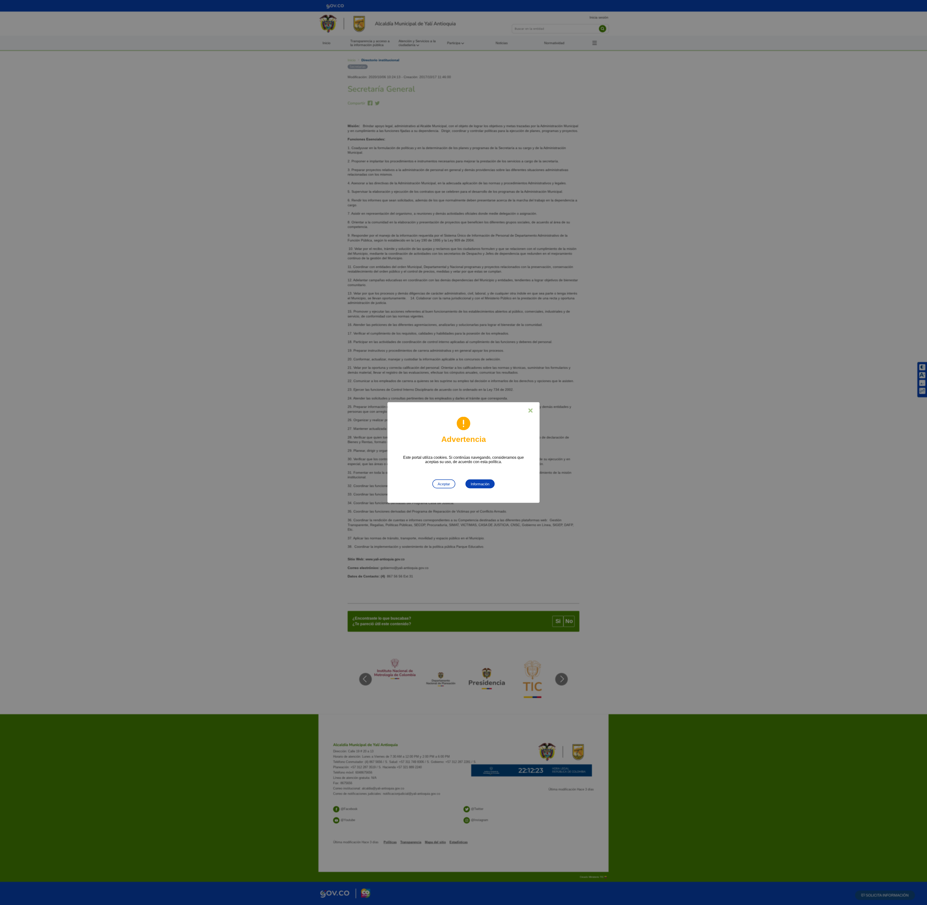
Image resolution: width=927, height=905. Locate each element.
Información (480, 484)
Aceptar (444, 484)
